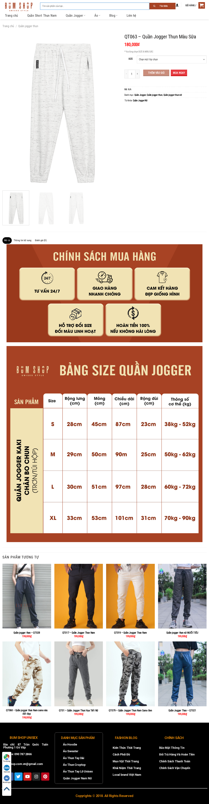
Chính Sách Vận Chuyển (174, 768)
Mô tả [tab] (7, 240)
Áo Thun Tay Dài (73, 758)
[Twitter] (18, 776)
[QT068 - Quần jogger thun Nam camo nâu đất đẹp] (26, 673)
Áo (96, 15)
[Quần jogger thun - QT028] (26, 596)
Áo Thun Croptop (74, 764)
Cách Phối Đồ (121, 754)
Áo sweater (70, 751)
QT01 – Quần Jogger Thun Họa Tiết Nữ (78, 710)
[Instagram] (36, 776)
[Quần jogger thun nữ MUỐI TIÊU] (182, 596)
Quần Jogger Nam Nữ (77, 778)
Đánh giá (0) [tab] (41, 240)
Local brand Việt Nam (127, 774)
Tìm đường (6, 761)
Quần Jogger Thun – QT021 (182, 710)
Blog (112, 15)
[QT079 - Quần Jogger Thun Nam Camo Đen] (130, 673)
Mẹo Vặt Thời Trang (126, 761)
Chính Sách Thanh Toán (174, 761)
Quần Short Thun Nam (42, 15)
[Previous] (9, 109)
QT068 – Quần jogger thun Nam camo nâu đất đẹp (27, 712)
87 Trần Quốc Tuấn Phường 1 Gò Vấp (25, 746)
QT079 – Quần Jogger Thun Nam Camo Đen (130, 710)
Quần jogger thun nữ (172, 95)
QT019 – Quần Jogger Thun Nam (130, 632)
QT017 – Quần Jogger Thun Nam (78, 632)
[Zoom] (7, 184)
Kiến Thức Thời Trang (127, 747)
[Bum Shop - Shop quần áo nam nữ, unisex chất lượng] (18, 7)
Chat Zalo (7, 772)
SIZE (131, 59)
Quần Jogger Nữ (140, 100)
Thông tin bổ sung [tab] (23, 240)
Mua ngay (179, 72)
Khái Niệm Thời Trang (127, 768)
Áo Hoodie (70, 744)
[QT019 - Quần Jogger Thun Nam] (130, 596)
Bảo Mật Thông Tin (172, 747)
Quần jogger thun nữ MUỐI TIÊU (182, 632)
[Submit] (162, 6)
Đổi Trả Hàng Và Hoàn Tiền (177, 754)
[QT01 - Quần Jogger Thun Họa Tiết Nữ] (78, 673)
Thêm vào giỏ (156, 72)
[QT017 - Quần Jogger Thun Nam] (78, 596)
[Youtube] (27, 776)
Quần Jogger (74, 15)
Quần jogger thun (28, 26)
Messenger (7, 782)
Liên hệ (131, 15)
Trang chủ (11, 15)
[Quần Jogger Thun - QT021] (182, 673)
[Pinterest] (45, 776)
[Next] (113, 109)
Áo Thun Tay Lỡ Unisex (78, 771)
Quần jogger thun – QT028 (27, 632)
